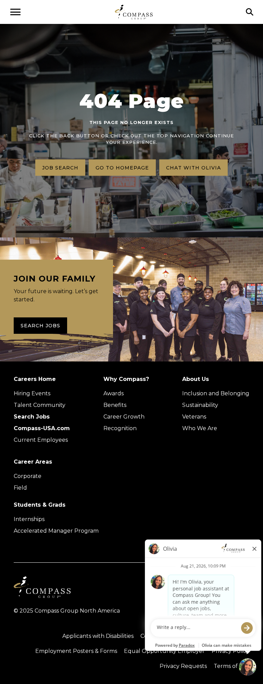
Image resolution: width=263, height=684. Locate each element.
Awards (113, 393)
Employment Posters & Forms (76, 651)
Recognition (120, 428)
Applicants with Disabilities (98, 636)
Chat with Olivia (193, 167)
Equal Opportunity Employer (164, 651)
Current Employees (41, 440)
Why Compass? (126, 379)
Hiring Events (32, 393)
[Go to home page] (133, 11)
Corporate (27, 476)
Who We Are (199, 428)
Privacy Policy (230, 651)
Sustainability (200, 405)
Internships (29, 519)
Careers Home (35, 379)
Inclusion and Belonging (215, 393)
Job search (60, 167)
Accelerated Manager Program (56, 531)
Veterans (194, 416)
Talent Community (39, 405)
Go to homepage (122, 167)
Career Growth (124, 416)
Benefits (114, 405)
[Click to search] (249, 11)
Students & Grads (39, 505)
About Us (195, 379)
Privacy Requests (183, 666)
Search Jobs (40, 326)
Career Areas (33, 462)
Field (20, 487)
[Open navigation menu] (15, 11)
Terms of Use (231, 666)
